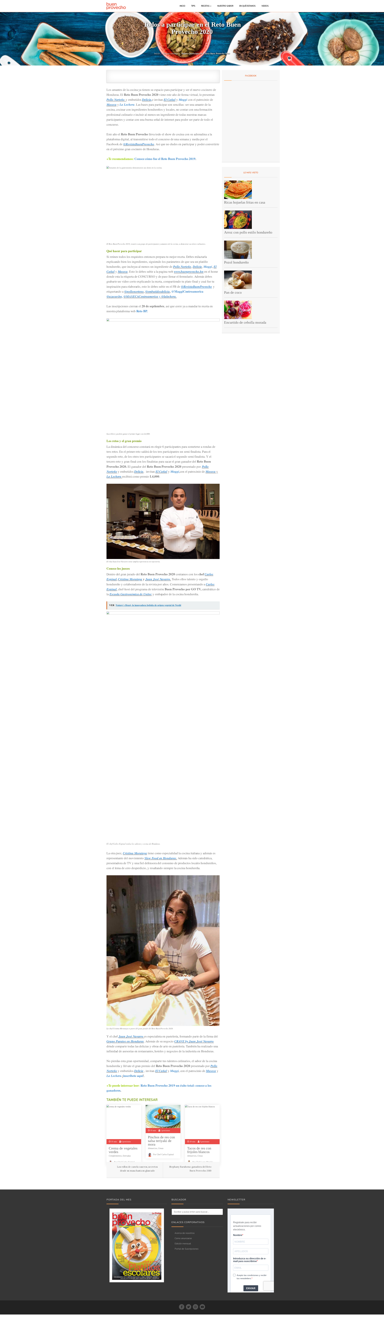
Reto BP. (142, 311)
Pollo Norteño (115, 99)
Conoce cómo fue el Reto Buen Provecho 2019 (164, 158)
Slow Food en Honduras (160, 858)
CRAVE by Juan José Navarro (194, 1041)
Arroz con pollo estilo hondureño (248, 232)
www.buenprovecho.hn (189, 271)
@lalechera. (169, 296)
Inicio (182, 6)
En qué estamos (247, 6)
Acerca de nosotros (185, 1233)
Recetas (205, 6)
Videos (264, 6)
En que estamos (170, 53)
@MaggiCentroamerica (187, 291)
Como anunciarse (183, 1238)
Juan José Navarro (157, 579)
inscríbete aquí (133, 1075)
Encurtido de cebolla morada (245, 322)
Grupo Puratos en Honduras (125, 1041)
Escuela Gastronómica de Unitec (131, 594)
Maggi (183, 99)
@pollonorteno (134, 291)
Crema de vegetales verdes (123, 1150)
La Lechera (127, 104)
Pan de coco (233, 292)
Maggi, (175, 471)
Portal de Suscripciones (186, 1248)
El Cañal (170, 99)
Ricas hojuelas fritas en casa (244, 202)
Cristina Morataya (130, 579)
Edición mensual (183, 1243)
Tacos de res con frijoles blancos (199, 1150)
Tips (193, 6)
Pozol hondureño (236, 262)
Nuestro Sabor (225, 6)
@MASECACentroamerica (140, 296)
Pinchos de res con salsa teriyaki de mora (161, 1140)
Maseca (111, 104)
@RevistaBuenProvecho (138, 144)
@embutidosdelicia (157, 291)
